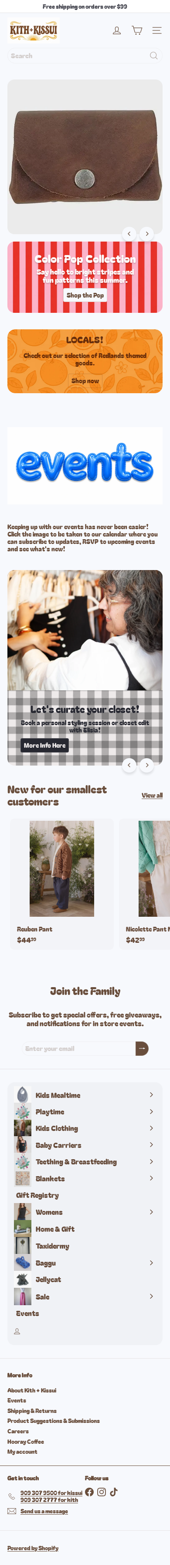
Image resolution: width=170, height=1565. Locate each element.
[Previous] (129, 234)
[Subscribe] (142, 1048)
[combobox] (85, 55)
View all (152, 795)
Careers (18, 1431)
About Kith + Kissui (31, 1390)
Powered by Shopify (32, 1548)
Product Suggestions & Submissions (53, 1420)
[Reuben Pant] (62, 884)
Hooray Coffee (25, 1441)
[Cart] (137, 30)
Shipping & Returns (32, 1410)
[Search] (154, 55)
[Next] (146, 234)
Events (16, 1400)
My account (22, 1451)
